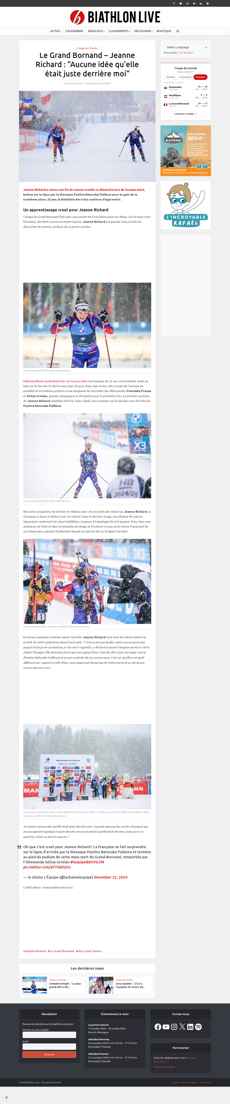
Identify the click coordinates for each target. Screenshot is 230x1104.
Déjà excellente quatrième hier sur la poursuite (55, 381)
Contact (176, 1082)
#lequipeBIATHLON (87, 862)
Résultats (171, 77)
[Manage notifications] (6, 1097)
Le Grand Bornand (62, 951)
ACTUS (55, 31)
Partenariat (205, 1082)
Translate (188, 52)
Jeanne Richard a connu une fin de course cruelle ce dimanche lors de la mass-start (83, 189)
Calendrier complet (184, 113)
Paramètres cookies (164, 1066)
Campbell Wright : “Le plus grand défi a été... (65, 985)
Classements (185, 77)
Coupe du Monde (87, 48)
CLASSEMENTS (118, 31)
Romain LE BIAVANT (100, 83)
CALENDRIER (74, 31)
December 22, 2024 (110, 877)
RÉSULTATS (95, 31)
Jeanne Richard (35, 951)
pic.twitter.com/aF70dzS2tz (47, 867)
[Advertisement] (87, 257)
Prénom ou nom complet (36, 1029)
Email (25, 1041)
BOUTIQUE (164, 31)
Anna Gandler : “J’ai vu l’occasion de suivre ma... (130, 985)
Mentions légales (189, 1082)
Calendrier (200, 77)
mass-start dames (90, 951)
